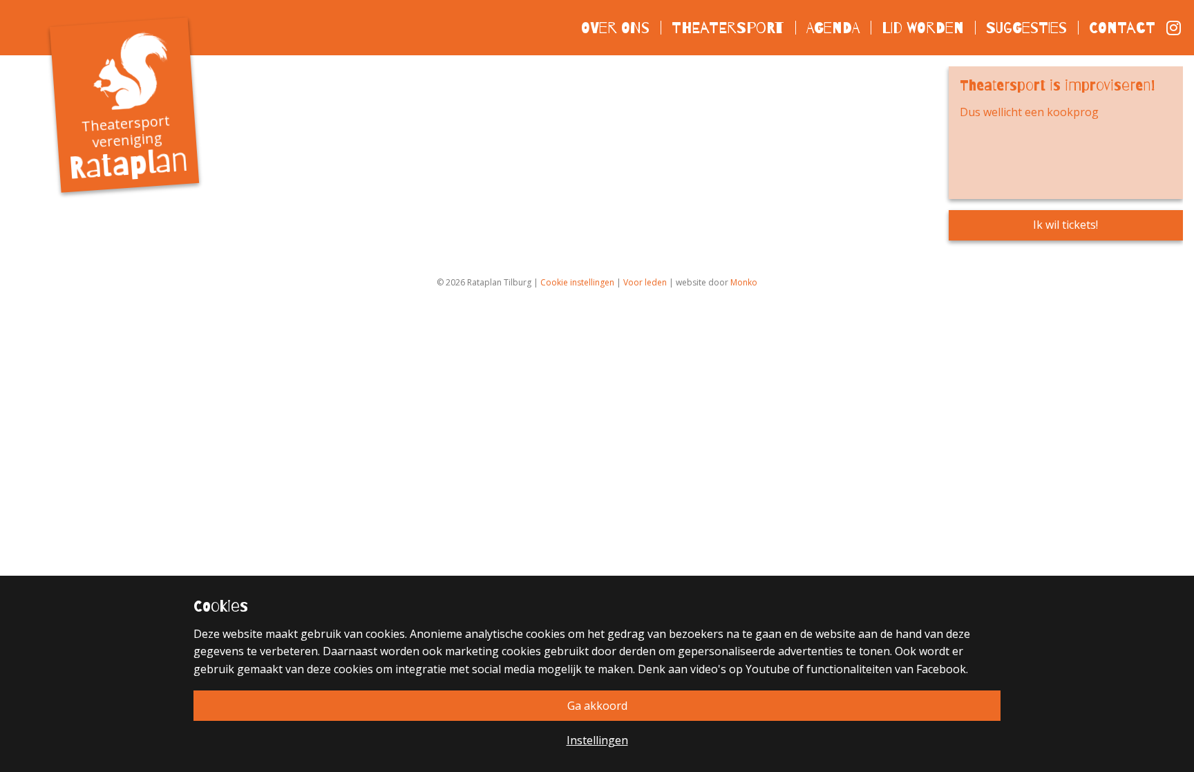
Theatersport (728, 27)
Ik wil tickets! (1065, 224)
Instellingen (597, 740)
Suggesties (1026, 27)
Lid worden (923, 27)
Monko (743, 282)
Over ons (615, 27)
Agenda (833, 27)
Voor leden (645, 282)
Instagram (1174, 27)
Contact (1122, 27)
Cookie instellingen (577, 282)
